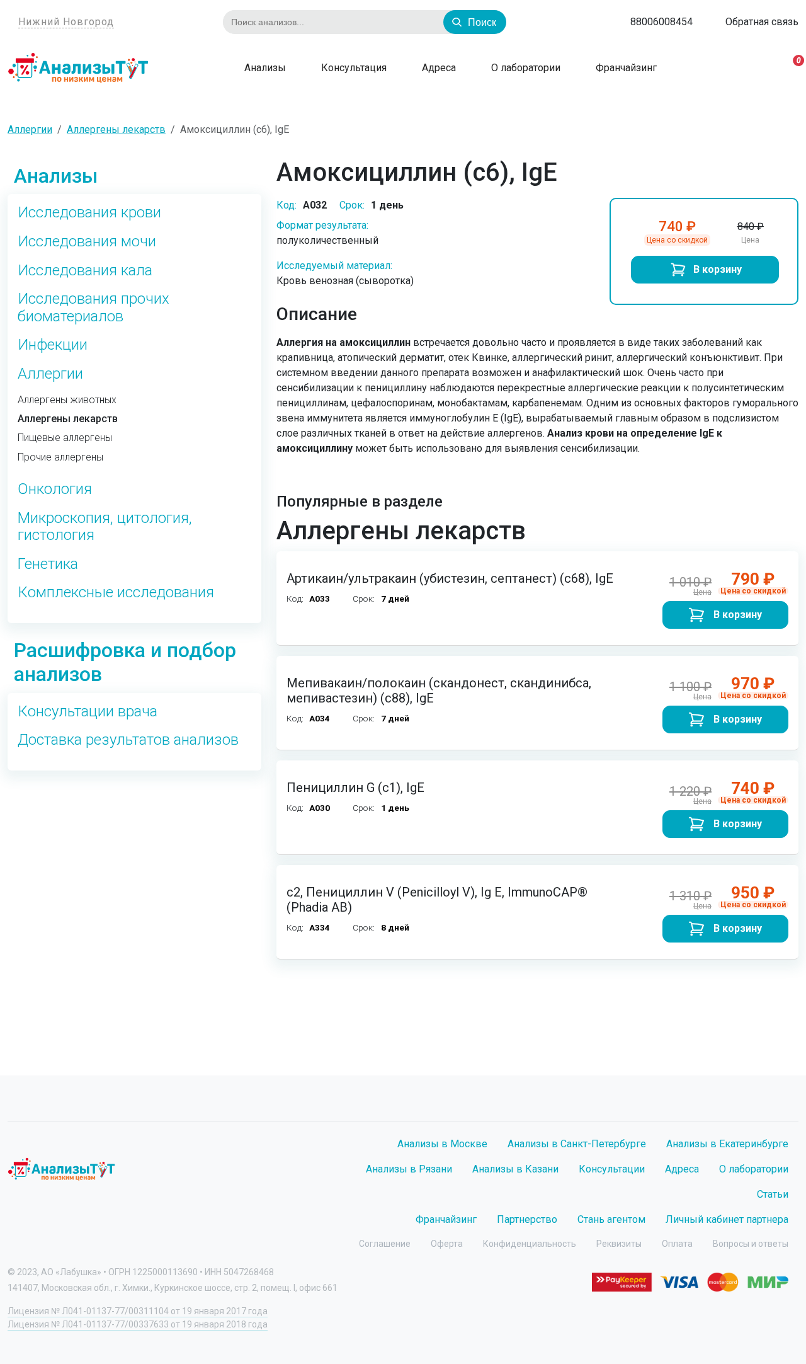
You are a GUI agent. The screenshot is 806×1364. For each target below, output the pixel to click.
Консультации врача (87, 711)
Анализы (264, 68)
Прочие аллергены (60, 457)
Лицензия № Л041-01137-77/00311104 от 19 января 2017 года (138, 1311)
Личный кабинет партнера (727, 1219)
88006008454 (661, 22)
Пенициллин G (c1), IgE (355, 787)
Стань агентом (611, 1219)
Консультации (612, 1169)
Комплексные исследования (116, 592)
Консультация (353, 68)
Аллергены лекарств (68, 419)
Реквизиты (619, 1244)
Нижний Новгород (66, 22)
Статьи (772, 1194)
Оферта (447, 1244)
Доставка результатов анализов (128, 739)
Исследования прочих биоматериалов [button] (93, 307)
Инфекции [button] (53, 344)
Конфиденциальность (529, 1244)
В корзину (717, 269)
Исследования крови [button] (89, 212)
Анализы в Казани (515, 1169)
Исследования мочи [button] (87, 241)
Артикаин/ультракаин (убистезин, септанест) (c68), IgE (450, 578)
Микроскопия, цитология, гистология (105, 527)
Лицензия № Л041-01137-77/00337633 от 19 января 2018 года (138, 1324)
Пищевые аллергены (65, 438)
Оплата (677, 1244)
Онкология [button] (55, 489)
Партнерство (527, 1219)
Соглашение (385, 1244)
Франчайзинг (625, 68)
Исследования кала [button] (85, 270)
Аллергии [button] (50, 373)
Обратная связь (761, 22)
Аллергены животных (67, 400)
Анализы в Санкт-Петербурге (577, 1144)
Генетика (48, 564)
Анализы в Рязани (409, 1169)
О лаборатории (524, 68)
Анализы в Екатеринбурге (727, 1144)
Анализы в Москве (442, 1144)
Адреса (437, 68)
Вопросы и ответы (750, 1244)
